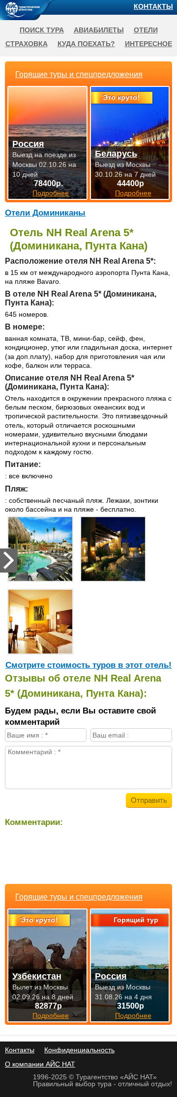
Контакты (153, 6)
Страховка (26, 44)
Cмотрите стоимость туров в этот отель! (88, 665)
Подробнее (50, 1015)
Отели (146, 30)
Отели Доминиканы (45, 213)
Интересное (148, 44)
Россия (111, 976)
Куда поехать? (86, 44)
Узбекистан (36, 976)
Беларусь (116, 154)
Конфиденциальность (79, 1050)
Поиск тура (42, 30)
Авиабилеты (99, 30)
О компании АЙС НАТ (40, 1064)
